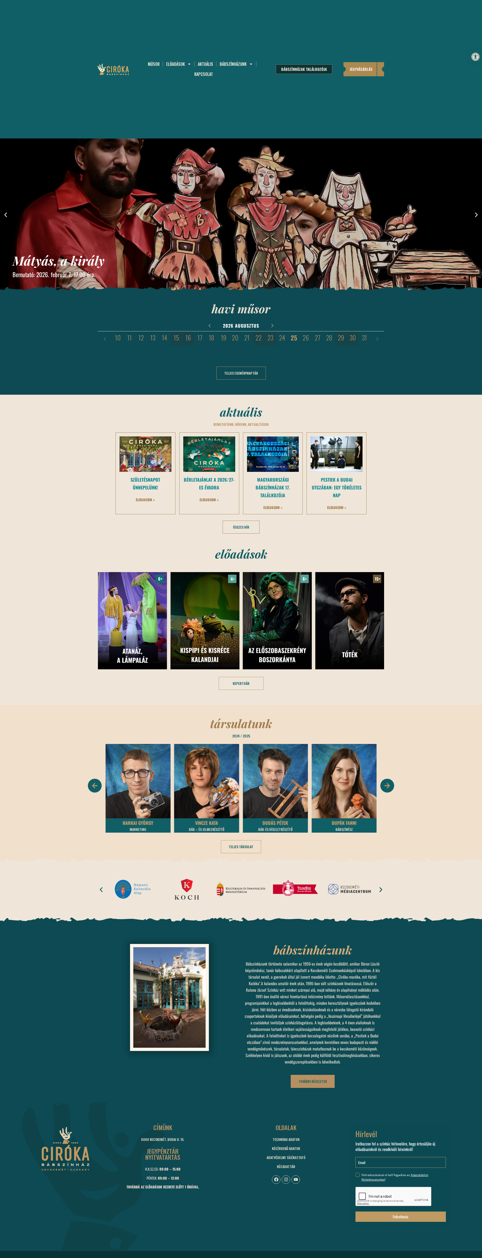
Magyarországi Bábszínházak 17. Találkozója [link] (273, 487)
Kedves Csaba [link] (344, 823)
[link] (475, 56)
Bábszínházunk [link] (233, 64)
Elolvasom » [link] (145, 499)
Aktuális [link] (205, 64)
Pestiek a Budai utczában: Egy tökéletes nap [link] (337, 487)
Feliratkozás (400, 1216)
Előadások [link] (175, 64)
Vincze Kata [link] (138, 823)
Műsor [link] (154, 64)
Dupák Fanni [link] (275, 823)
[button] (6, 215)
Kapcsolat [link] (203, 74)
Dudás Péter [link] (206, 823)
